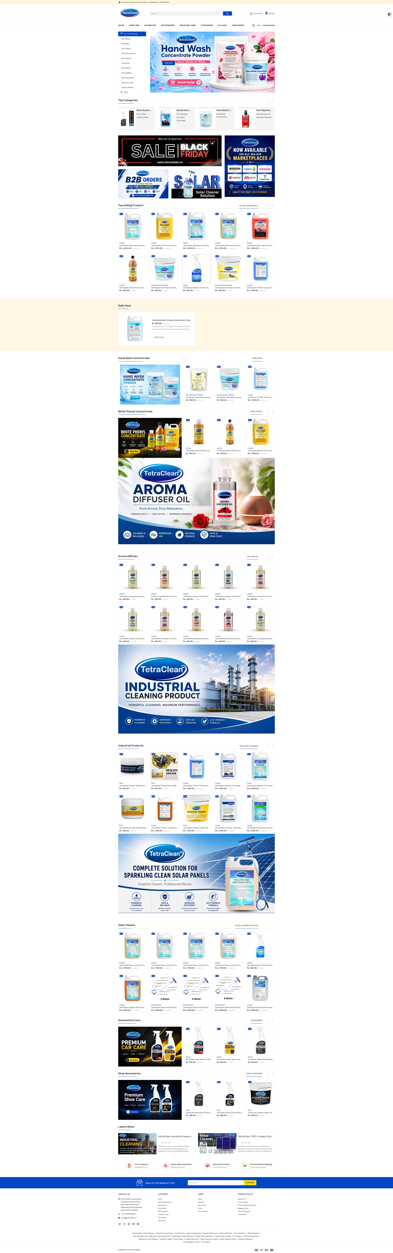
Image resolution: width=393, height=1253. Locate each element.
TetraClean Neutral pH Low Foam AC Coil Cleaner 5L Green (271, 828)
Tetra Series (125, 63)
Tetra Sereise (203, 1211)
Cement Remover (210, 1233)
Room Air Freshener (141, 115)
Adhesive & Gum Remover (159, 1236)
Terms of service (244, 1211)
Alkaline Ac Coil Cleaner (148, 1239)
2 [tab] (210, 91)
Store (200, 1208)
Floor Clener (162, 1217)
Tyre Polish (220, 121)
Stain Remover (163, 1214)
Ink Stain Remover (250, 1236)
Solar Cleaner (125, 39)
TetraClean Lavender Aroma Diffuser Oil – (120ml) (171, 639)
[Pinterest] (129, 1224)
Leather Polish (182, 117)
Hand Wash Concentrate (261, 115)
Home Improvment (164, 1202)
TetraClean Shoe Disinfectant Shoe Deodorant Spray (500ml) (242, 1113)
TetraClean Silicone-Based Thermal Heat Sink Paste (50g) (142, 786)
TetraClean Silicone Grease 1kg (195, 828)
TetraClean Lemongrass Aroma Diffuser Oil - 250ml (140, 596)
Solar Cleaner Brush (228, 1239)
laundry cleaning (127, 87)
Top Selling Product (248, 206)
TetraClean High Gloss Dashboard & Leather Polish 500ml (271, 1059)
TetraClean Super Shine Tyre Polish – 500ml (234, 1059)
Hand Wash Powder (223, 1236)
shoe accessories (254, 1074)
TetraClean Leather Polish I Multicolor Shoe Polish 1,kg (270, 1113)
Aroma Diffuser (126, 73)
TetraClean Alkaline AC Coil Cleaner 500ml (200, 288)
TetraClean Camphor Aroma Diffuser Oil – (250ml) (235, 596)
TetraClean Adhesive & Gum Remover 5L (199, 246)
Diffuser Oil (252, 557)
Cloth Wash (162, 1208)
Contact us (202, 1205)
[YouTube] (138, 1224)
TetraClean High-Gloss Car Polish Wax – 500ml (205, 1059)
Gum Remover (126, 58)
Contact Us (242, 1199)
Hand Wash (125, 44)
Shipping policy (243, 1208)
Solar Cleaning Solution (246, 925)
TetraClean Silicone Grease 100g (132, 828)
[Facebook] (124, 1224)
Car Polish (220, 117)
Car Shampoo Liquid (191, 1242)
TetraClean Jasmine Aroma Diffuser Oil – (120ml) (203, 596)
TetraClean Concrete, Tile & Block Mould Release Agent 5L (239, 828)
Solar (160, 1199)
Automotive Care (127, 83)
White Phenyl (256, 412)
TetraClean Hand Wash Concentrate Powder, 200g (206, 397)
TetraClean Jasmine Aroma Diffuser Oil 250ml (138, 639)
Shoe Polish (181, 114)
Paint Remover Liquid (209, 1239)
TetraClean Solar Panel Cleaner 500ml (262, 965)
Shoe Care (161, 1221)
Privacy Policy (243, 1202)
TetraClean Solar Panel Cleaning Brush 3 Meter (170, 1007)
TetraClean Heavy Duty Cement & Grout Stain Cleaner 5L (142, 246)
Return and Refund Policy (247, 1205)
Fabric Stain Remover (204, 1236)
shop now (168, 63)
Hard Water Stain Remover (183, 1236)
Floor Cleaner (126, 48)
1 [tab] (208, 91)
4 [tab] (215, 91)
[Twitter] (119, 1224)
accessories (257, 1020)
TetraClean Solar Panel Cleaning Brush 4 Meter (202, 1007)
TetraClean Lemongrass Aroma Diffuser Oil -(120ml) (268, 639)
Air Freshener (126, 68)
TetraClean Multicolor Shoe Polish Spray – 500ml (205, 1113)
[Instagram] (133, 1224)
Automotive (162, 1205)
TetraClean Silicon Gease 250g (163, 786)
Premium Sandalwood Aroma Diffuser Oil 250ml (170, 596)
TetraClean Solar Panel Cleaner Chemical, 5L (265, 1007)
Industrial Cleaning (248, 746)
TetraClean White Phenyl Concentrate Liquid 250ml (207, 451)
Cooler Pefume (143, 120)
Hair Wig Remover (140, 1236)
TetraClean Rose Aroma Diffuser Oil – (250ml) (233, 639)
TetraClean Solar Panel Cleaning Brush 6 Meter (234, 1007)
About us (201, 1202)
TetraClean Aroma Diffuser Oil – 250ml (263, 596)
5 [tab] (217, 91)
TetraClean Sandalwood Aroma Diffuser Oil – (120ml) (204, 639)
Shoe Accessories (127, 78)
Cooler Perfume (191, 1239)
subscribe (250, 1183)
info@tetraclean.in (129, 1218)
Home (200, 1199)
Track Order (242, 1214)
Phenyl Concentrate (128, 53)
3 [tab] (212, 91)
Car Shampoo (221, 114)
